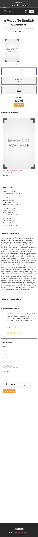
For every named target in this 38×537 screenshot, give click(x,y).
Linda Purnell (11, 327)
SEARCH (14, 5)
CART (22, 5)
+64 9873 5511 (19, 3)
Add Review (7, 342)
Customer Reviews (10, 308)
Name (5, 346)
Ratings (5, 362)
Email (5, 354)
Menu (31, 11)
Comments (6, 371)
